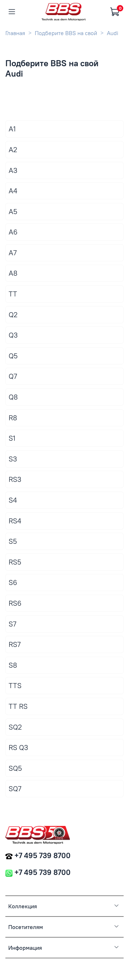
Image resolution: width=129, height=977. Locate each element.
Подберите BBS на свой (66, 33)
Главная (15, 33)
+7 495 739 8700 (42, 855)
